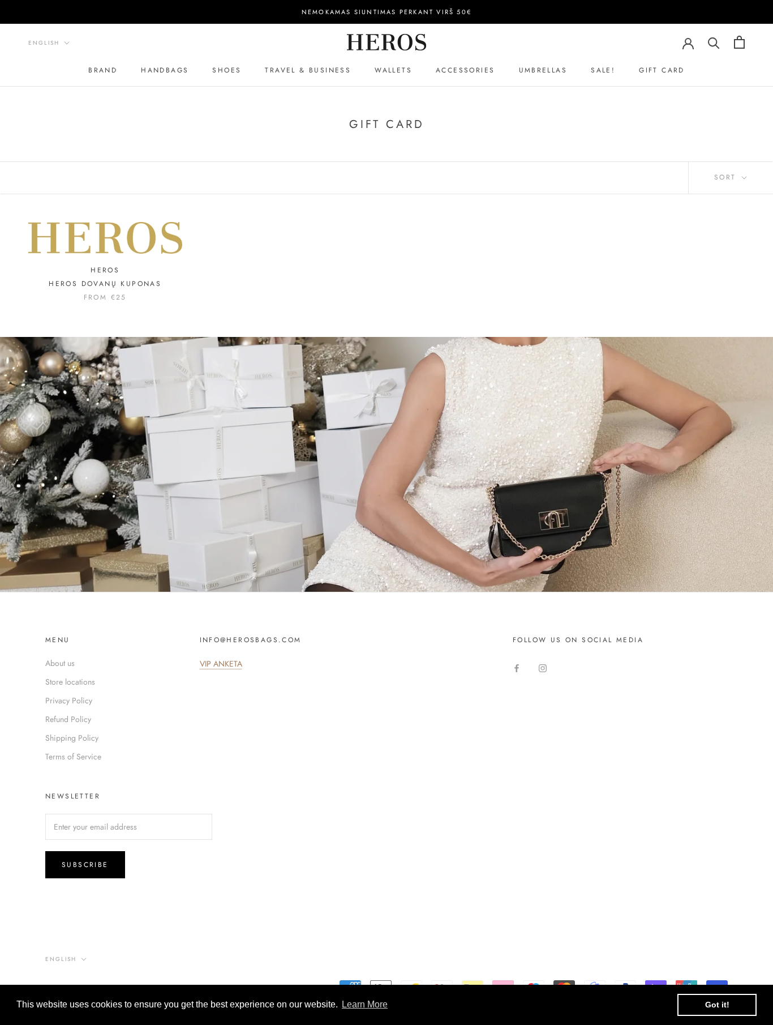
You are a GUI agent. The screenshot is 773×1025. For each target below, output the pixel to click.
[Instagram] (543, 667)
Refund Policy (68, 719)
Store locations (70, 681)
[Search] (714, 42)
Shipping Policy (71, 738)
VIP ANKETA (221, 663)
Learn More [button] (365, 1004)
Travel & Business (308, 70)
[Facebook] (517, 667)
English (43, 43)
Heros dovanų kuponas (105, 284)
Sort (727, 177)
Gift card (662, 70)
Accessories (465, 70)
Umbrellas (543, 70)
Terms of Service (73, 756)
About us (60, 663)
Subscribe (85, 865)
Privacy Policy (68, 700)
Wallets (393, 70)
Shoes (226, 70)
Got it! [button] (717, 1004)
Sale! (603, 70)
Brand (102, 70)
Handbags (164, 70)
